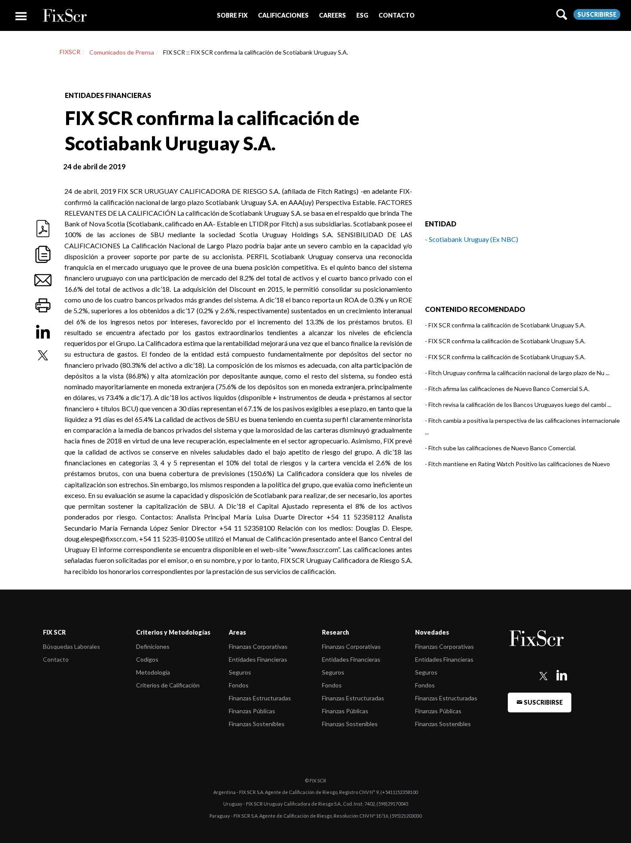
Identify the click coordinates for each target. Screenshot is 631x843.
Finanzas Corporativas (258, 646)
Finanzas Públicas (252, 711)
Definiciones (153, 646)
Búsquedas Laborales (71, 646)
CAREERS (332, 15)
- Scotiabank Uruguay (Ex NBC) (471, 239)
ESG (362, 15)
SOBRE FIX (232, 15)
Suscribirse (596, 14)
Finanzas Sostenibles (257, 723)
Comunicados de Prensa (121, 52)
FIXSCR (70, 51)
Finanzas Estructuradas (260, 698)
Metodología (153, 672)
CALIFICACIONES (283, 15)
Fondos (239, 685)
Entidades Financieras (258, 659)
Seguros (240, 672)
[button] (232, 15)
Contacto (56, 659)
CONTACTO (397, 15)
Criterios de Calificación (168, 685)
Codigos (147, 659)
